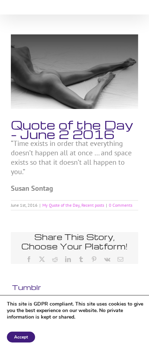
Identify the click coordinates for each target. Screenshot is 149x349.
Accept (21, 337)
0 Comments (120, 205)
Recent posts (92, 205)
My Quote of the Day (61, 205)
